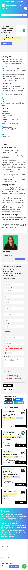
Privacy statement (6, 557)
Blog (2, 549)
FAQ (2, 555)
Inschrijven (21, 15)
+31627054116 (7, 256)
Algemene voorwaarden (8, 563)
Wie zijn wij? (4, 547)
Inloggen (8, 15)
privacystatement (10, 377)
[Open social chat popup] (24, 566)
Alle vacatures (7, 8)
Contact (3, 565)
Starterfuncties (21, 12)
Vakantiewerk (7, 12)
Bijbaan (21, 8)
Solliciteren (7, 385)
